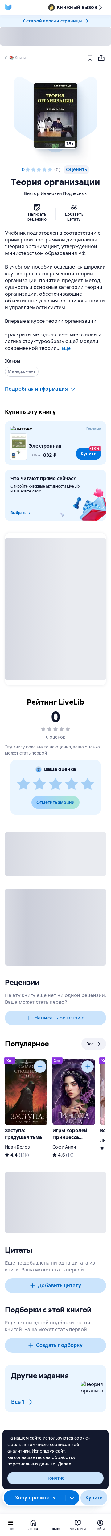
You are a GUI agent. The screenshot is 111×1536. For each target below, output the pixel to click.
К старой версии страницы (52, 21)
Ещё (66, 348)
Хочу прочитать (35, 1497)
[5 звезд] (49, 169)
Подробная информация (36, 389)
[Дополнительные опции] (72, 1497)
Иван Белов (17, 1147)
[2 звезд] (33, 169)
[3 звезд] (38, 169)
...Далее (63, 1464)
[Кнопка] (40, 1066)
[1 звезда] (27, 169)
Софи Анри (64, 1147)
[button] (55, 115)
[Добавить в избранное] (90, 58)
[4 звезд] (44, 169)
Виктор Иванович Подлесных (55, 193)
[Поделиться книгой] (101, 58)
